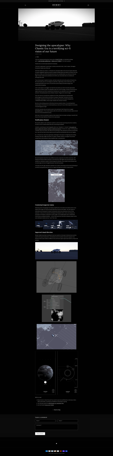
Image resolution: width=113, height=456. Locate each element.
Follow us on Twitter (49, 405)
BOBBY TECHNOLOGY (54, 453)
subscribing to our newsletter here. (56, 403)
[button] (25, 5)
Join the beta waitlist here (44, 61)
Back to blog (57, 409)
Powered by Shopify (61, 453)
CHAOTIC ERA (58, 59)
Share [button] (37, 56)
